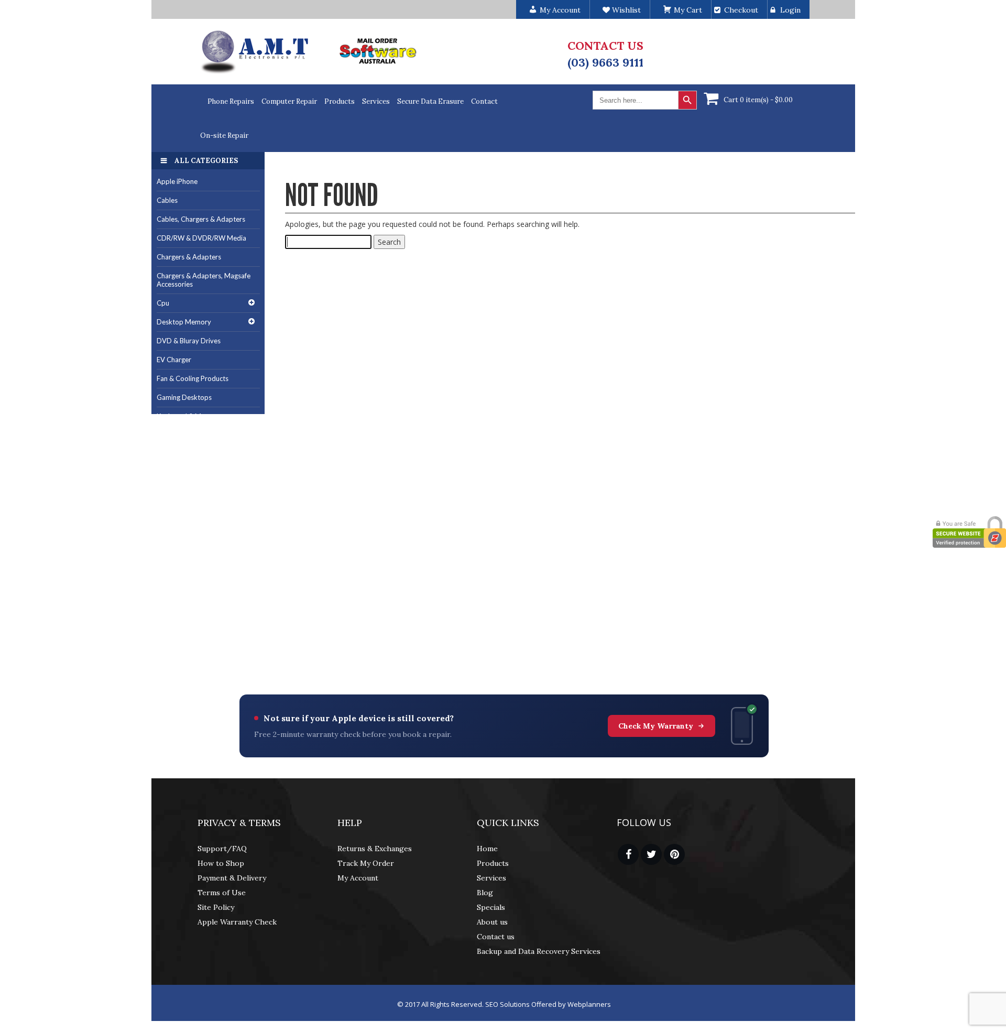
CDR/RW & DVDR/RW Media (201, 238)
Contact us (496, 936)
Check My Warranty (655, 726)
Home (487, 848)
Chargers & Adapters (189, 257)
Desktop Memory (184, 322)
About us (492, 922)
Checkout (741, 10)
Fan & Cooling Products (192, 378)
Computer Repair (289, 101)
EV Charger (174, 359)
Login (790, 10)
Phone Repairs (230, 101)
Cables (167, 200)
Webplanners (589, 1004)
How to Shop (221, 863)
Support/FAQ (222, 848)
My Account (357, 878)
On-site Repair (224, 135)
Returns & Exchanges (374, 848)
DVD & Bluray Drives (189, 340)
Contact (484, 101)
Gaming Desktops (184, 397)
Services (376, 101)
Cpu (163, 303)
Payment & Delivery (232, 878)
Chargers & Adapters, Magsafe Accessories (203, 280)
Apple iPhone (177, 181)
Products (339, 101)
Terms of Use (222, 892)
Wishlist (625, 10)
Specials (491, 907)
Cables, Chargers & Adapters (201, 219)
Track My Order (365, 863)
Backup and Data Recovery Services (538, 951)
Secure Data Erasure (430, 101)
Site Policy (216, 907)
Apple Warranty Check (237, 922)
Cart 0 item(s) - (758, 99)
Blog (485, 892)
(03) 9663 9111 (605, 62)
